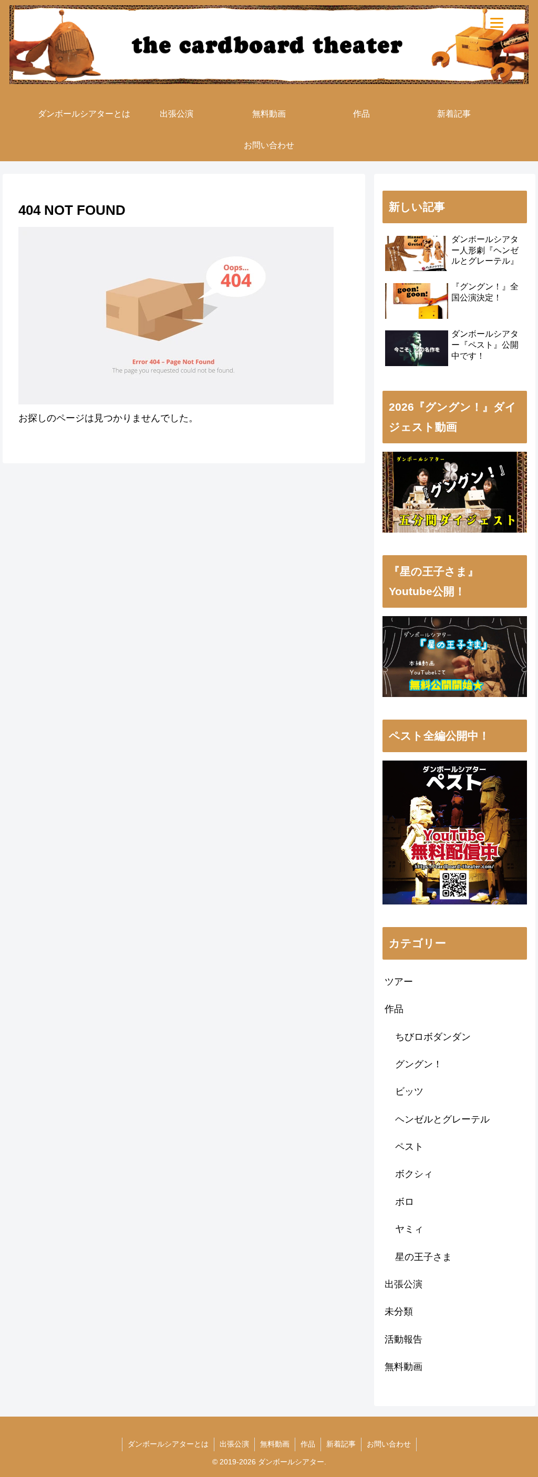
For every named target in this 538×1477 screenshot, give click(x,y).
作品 (308, 1444)
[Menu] (496, 22)
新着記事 (341, 1444)
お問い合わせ (389, 1444)
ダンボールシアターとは (168, 1444)
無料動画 (274, 1444)
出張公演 (234, 1444)
